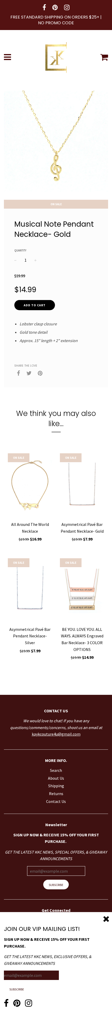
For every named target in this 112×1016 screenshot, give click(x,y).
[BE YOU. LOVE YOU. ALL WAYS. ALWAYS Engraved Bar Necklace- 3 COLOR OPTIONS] (82, 591)
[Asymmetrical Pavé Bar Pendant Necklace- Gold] (82, 486)
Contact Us (56, 801)
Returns (56, 793)
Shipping (56, 785)
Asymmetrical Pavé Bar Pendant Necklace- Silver (30, 636)
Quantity (20, 250)
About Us (56, 778)
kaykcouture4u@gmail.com (56, 734)
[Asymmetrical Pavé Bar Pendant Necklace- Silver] (30, 591)
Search (56, 770)
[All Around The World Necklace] (30, 486)
